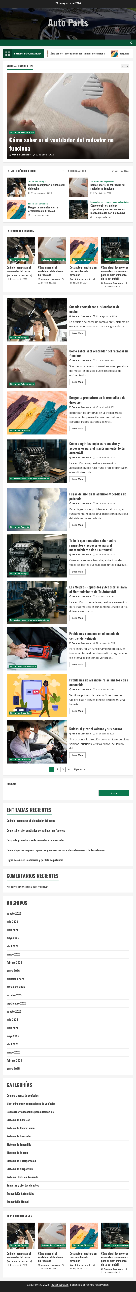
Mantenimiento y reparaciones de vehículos (31, 1104)
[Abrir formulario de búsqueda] (131, 43)
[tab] (21, 171)
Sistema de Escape (37, 181)
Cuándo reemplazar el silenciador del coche (16, 187)
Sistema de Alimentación (20, 1128)
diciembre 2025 (15, 979)
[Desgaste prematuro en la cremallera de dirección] (84, 250)
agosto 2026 (14, 913)
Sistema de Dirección (38, 204)
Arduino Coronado (21, 154)
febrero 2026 (14, 962)
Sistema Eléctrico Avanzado (23, 666)
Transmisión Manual (18, 1202)
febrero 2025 (14, 1060)
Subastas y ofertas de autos (23, 1185)
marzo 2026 (13, 954)
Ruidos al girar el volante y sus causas (37, 742)
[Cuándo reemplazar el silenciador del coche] (21, 250)
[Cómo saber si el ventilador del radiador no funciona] (68, 116)
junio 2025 (13, 1028)
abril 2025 (12, 1044)
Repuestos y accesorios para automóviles (109, 202)
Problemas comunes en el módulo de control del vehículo (37, 648)
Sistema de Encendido (20, 713)
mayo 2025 (13, 1036)
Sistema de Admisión (19, 527)
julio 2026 (12, 922)
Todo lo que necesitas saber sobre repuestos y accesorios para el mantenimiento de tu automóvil (37, 555)
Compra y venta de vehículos (23, 1096)
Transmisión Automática (20, 1194)
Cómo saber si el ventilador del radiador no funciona (55, 53)
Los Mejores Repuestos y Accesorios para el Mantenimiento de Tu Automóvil (37, 602)
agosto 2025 (14, 1011)
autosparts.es (59, 1285)
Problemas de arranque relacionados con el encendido (37, 695)
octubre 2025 (14, 995)
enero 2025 (13, 1069)
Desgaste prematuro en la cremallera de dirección (16, 209)
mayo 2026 (13, 938)
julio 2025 (12, 1020)
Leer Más (79, 334)
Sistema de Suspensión (20, 1169)
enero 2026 (13, 971)
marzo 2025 (13, 1052)
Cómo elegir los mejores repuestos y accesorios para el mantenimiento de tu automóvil (78, 209)
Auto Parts (68, 22)
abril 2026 (12, 946)
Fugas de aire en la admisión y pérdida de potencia (37, 509)
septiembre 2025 (16, 1003)
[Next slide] (127, 66)
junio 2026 (13, 930)
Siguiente (79, 769)
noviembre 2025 (16, 987)
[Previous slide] (123, 66)
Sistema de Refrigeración (22, 132)
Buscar (11, 784)
